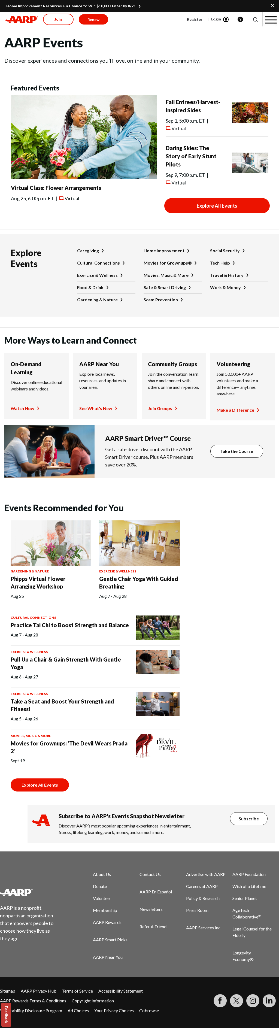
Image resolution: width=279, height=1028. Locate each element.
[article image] (84, 177)
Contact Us (150, 874)
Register (194, 19)
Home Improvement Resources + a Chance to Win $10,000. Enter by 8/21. (71, 6)
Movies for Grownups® (168, 262)
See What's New (95, 408)
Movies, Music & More (166, 275)
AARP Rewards (107, 922)
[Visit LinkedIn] (269, 1000)
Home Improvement (164, 250)
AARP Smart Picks (110, 939)
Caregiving (88, 250)
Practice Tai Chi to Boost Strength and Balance (70, 625)
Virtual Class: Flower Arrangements (56, 187)
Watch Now (22, 408)
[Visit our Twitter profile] (236, 1000)
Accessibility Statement (120, 990)
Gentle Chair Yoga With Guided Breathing (138, 582)
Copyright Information (93, 1000)
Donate (100, 886)
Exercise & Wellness (97, 275)
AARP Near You (99, 364)
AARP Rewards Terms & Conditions (33, 1000)
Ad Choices (78, 1010)
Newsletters (151, 909)
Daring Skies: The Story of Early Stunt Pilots (191, 156)
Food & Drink (90, 287)
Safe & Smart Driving (165, 287)
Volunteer (102, 898)
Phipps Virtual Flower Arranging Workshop (38, 582)
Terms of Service (77, 990)
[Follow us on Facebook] (220, 1000)
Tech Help (220, 262)
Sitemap (7, 990)
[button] (255, 19)
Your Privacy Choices (114, 1010)
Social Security (225, 250)
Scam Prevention (161, 299)
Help (240, 19)
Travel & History (227, 275)
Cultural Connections (98, 262)
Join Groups (160, 408)
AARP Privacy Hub (38, 990)
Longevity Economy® (243, 956)
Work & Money (225, 287)
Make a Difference (235, 410)
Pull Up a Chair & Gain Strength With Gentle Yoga (66, 663)
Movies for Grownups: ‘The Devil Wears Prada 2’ (69, 747)
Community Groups (172, 364)
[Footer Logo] (30, 892)
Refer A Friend (153, 926)
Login (216, 19)
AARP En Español (156, 891)
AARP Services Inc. (203, 927)
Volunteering (233, 364)
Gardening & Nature (97, 299)
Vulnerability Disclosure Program (31, 1010)
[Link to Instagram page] (252, 1000)
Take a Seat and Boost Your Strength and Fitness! (62, 705)
